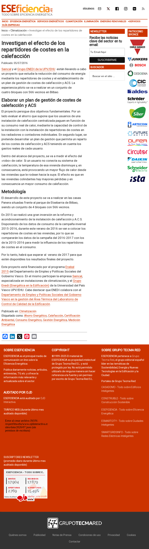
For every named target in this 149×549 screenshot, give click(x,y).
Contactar (74, 541)
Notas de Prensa (62, 535)
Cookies (131, 535)
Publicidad (39, 535)
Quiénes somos (18, 535)
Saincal (6, 69)
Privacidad (114, 535)
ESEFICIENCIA (27, 10)
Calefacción (55, 315)
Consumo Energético (28, 320)
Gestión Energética (55, 320)
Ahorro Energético (35, 315)
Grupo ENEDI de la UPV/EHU (36, 69)
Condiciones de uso (89, 535)
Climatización (19, 30)
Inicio (4, 30)
